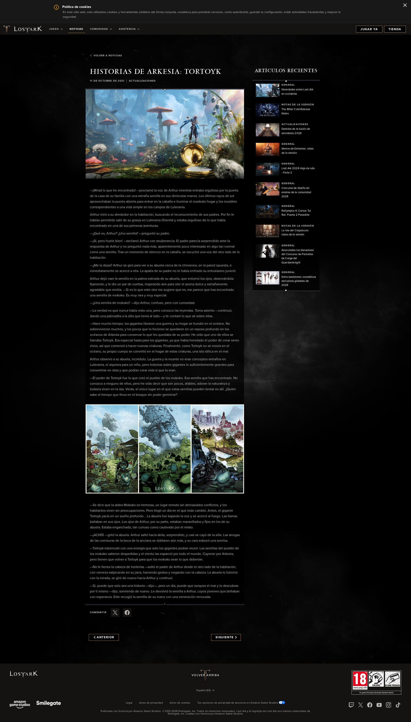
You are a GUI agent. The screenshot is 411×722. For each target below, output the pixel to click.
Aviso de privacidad (151, 703)
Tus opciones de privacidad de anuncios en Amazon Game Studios (238, 703)
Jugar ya (369, 29)
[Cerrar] (405, 5)
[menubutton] (205, 690)
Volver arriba (205, 675)
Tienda (395, 29)
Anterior (105, 637)
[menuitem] (56, 29)
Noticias (76, 29)
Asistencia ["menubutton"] (127, 29)
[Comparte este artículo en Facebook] (127, 612)
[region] (286, 185)
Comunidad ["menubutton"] (99, 29)
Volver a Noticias (108, 55)
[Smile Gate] (48, 705)
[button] (165, 134)
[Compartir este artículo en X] (115, 612)
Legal (129, 703)
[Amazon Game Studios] (20, 705)
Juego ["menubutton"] (54, 29)
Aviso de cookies (180, 703)
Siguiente (225, 637)
